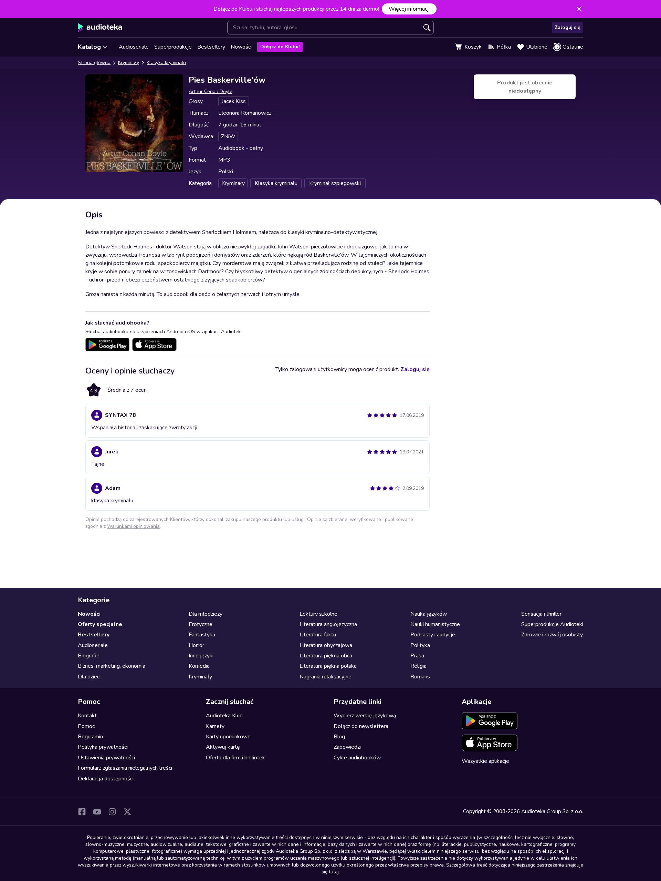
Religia (418, 666)
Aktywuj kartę (223, 747)
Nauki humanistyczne (435, 624)
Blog (339, 736)
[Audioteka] (100, 27)
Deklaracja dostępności (106, 778)
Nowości (241, 47)
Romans (420, 676)
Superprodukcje (173, 47)
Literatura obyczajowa (326, 645)
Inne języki (201, 655)
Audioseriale (134, 47)
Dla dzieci (89, 676)
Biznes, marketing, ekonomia (111, 666)
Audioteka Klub (224, 715)
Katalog (89, 47)
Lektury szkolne (318, 614)
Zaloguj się (567, 27)
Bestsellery (211, 47)
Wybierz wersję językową (365, 715)
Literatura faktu (318, 634)
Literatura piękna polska (328, 666)
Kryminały (128, 62)
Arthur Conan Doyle (210, 91)
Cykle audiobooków (357, 757)
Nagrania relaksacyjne (326, 676)
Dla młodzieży (205, 614)
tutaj (334, 872)
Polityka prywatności (103, 747)
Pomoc (86, 726)
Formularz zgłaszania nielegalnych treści (125, 768)
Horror (196, 645)
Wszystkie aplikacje (485, 761)
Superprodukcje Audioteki (552, 624)
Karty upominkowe (228, 736)
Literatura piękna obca (326, 655)
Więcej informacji (409, 9)
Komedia (199, 666)
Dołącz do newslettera (361, 726)
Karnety (215, 726)
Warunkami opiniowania (133, 526)
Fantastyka (202, 634)
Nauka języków (428, 614)
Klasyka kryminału (166, 62)
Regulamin (90, 736)
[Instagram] (112, 812)
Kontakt (87, 715)
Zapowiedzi (347, 747)
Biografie (88, 655)
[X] (127, 812)
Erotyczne (200, 624)
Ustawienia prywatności (106, 758)
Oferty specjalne (100, 624)
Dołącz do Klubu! (280, 46)
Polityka (420, 645)
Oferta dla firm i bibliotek (235, 757)
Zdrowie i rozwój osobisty (552, 634)
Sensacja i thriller (541, 614)
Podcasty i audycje (432, 634)
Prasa (417, 655)
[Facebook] (82, 812)
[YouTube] (97, 812)
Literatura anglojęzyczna (328, 624)
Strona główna (94, 62)
